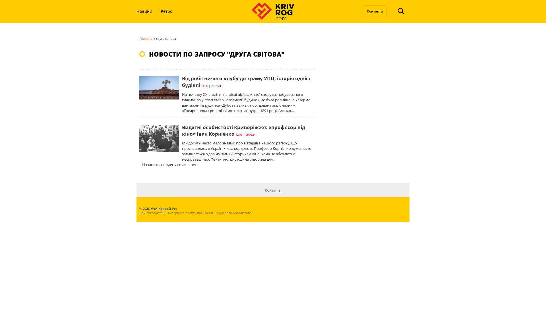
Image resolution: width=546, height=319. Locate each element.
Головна (145, 38)
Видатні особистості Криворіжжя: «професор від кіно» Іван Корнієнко (243, 130)
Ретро (167, 11)
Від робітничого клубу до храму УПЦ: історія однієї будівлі (246, 81)
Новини (144, 11)
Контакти (375, 11)
